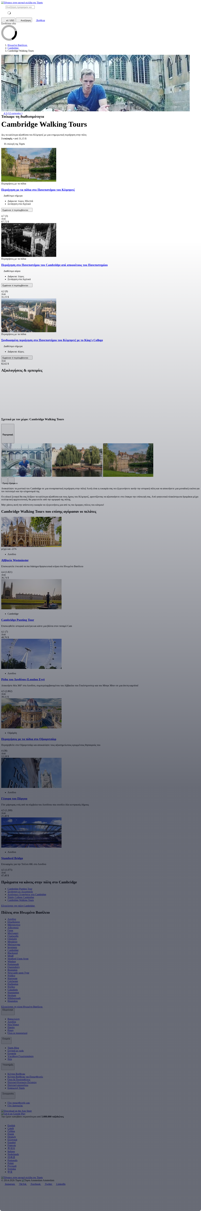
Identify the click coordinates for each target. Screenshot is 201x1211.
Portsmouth (13, 964)
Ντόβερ (11, 975)
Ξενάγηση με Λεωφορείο (20, 891)
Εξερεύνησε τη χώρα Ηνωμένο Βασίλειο (22, 1006)
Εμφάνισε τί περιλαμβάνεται (16, 210)
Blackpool (13, 953)
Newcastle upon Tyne (18, 972)
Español (12, 1142)
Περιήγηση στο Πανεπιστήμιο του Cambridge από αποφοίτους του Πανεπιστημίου (54, 265)
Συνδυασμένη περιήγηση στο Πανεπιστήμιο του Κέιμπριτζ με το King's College (52, 340)
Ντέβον (11, 987)
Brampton (12, 970)
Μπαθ (11, 955)
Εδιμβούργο (14, 922)
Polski (11, 1163)
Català (11, 1128)
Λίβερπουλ (13, 927)
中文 (10, 1171)
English (11, 1125)
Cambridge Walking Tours (21, 900)
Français (12, 1145)
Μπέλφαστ (13, 933)
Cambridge (13, 950)
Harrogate (12, 978)
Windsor (12, 961)
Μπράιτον (12, 941)
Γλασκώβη (13, 936)
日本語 (11, 1157)
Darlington (13, 984)
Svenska (12, 1169)
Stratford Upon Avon (18, 958)
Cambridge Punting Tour (20, 888)
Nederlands (13, 1154)
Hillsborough (14, 998)
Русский (12, 1166)
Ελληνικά (12, 1139)
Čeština (11, 1131)
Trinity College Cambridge (21, 897)
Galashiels (13, 989)
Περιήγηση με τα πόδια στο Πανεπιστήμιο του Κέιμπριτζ (38, 189)
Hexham (12, 995)
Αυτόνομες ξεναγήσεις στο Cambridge (27, 894)
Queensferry (14, 967)
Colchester (13, 981)
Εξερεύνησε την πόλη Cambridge (18, 905)
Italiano (11, 1151)
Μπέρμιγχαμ (14, 944)
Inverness (12, 947)
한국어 (11, 1148)
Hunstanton (13, 992)
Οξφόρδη (12, 939)
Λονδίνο (12, 919)
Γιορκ (10, 930)
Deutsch (12, 1136)
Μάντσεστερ (14, 924)
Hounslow (13, 1001)
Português (12, 1160)
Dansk (11, 1134)
